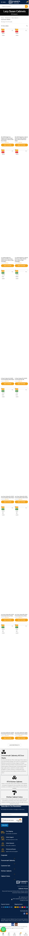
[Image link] (6, 907)
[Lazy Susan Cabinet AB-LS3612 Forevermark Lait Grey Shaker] (21, 559)
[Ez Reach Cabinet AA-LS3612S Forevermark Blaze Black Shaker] (7, 323)
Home (2, 17)
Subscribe (4, 825)
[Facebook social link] (24, 913)
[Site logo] (14, 2)
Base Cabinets (15, 17)
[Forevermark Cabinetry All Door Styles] (4, 752)
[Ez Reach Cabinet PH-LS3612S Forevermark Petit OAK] (21, 323)
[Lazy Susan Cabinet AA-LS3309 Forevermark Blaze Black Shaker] (7, 441)
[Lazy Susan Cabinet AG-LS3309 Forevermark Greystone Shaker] (7, 678)
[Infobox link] (14, 832)
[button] (14, 858)
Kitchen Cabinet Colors (14, 797)
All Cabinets (7, 17)
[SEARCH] (26, 6)
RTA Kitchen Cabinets (14, 782)
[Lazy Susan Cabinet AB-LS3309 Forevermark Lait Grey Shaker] (7, 559)
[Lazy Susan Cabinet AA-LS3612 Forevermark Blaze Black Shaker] (21, 441)
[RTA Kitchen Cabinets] (14, 777)
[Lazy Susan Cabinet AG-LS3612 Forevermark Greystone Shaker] (21, 678)
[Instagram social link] (27, 913)
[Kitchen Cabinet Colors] (14, 793)
